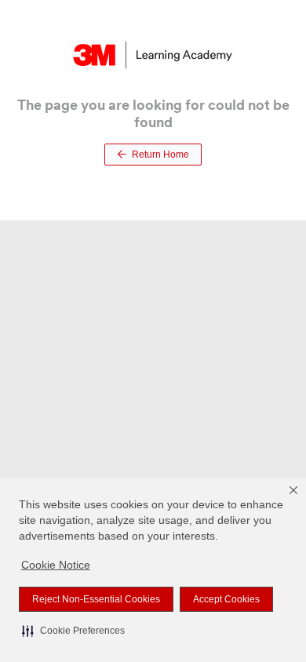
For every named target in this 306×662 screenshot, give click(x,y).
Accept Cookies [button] (226, 599)
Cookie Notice (55, 564)
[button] (73, 630)
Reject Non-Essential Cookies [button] (96, 599)
